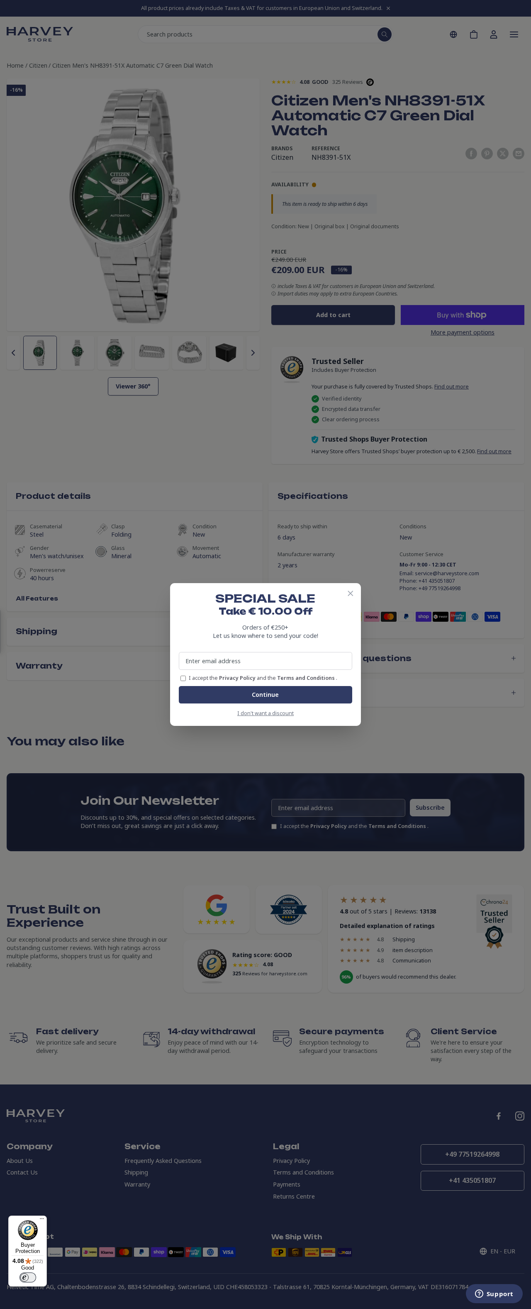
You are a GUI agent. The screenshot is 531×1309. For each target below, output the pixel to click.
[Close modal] (350, 593)
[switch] (27, 1277)
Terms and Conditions (306, 677)
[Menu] (42, 1221)
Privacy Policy (238, 677)
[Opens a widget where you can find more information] (494, 1294)
